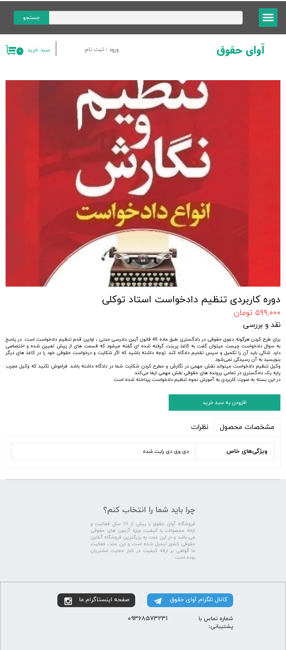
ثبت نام (94, 50)
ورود (114, 50)
